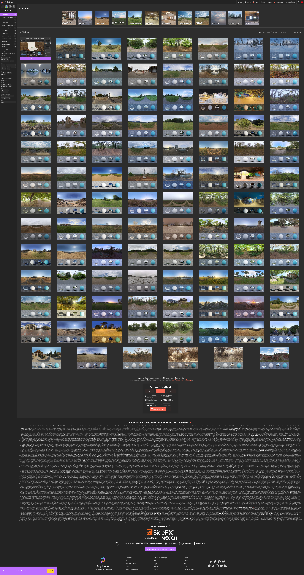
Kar (8, 68)
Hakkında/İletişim (290, 2)
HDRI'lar (24, 32)
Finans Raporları (189, 570)
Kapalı (3, 67)
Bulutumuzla (150, 403)
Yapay (9, 72)
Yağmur (3, 68)
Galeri (270, 2)
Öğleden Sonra (5, 57)
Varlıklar (240, 2)
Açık (3, 65)
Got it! (51, 571)
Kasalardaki (149, 399)
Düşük (3, 78)
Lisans (186, 558)
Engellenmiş (9, 96)
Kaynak (156, 564)
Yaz (9, 84)
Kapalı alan (4, 90)
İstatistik (156, 567)
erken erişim (166, 396)
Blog (127, 567)
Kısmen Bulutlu (10, 65)
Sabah (12, 53)
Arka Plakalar (6, 98)
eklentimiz (171, 400)
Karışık (3, 74)
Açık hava (4, 92)
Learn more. (41, 571)
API (185, 564)
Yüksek (3, 80)
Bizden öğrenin (166, 403)
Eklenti (249, 2)
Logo (185, 567)
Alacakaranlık (5, 61)
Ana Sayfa (129, 558)
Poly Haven (10, 2)
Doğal (3, 72)
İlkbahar (3, 84)
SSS (127, 561)
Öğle (3, 55)
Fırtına (13, 67)
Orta (9, 78)
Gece (12, 61)
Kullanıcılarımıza (137, 422)
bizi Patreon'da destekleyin (182, 380)
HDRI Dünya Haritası (132, 570)
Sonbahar (4, 86)
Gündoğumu (4, 53)
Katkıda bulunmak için (160, 558)
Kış (10, 86)
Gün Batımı (4, 59)
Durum (156, 570)
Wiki (155, 561)
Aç (2, 96)
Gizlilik (186, 561)
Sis (8, 67)
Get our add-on (35, 59)
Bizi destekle (279, 2)
